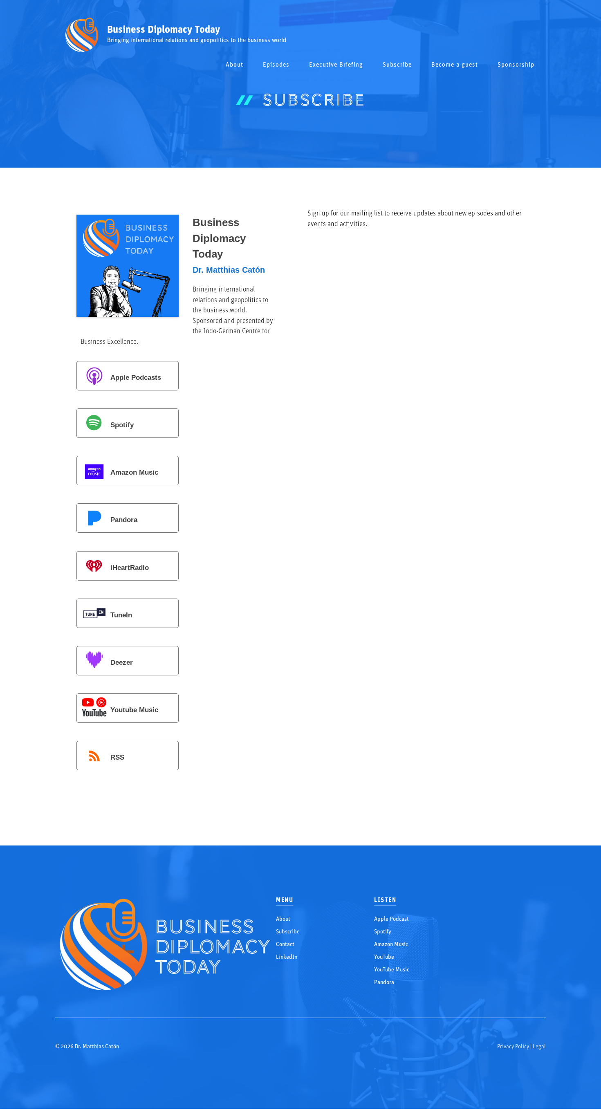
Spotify (122, 425)
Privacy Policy (513, 1047)
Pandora (123, 520)
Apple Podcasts (135, 378)
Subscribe (397, 65)
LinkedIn (286, 957)
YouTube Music (391, 970)
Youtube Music (134, 710)
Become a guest (454, 65)
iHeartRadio (129, 568)
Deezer (121, 662)
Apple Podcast (391, 919)
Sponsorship (516, 65)
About (234, 65)
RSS (117, 757)
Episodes (276, 65)
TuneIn (121, 615)
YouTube (384, 957)
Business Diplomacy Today (163, 30)
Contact (285, 945)
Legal (539, 1047)
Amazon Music (134, 473)
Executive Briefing (336, 65)
